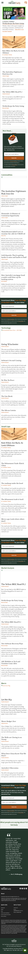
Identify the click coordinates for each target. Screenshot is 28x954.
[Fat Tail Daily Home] (15, 2)
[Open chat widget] (25, 950)
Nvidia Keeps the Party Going (13, 23)
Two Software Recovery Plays (12, 644)
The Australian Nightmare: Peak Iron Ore (12, 73)
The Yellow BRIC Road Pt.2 (12, 92)
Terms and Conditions (5, 913)
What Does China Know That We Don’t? (13, 755)
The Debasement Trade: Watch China (12, 464)
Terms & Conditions (13, 161)
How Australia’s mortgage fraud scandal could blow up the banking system (13, 277)
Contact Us (16, 907)
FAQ (2, 911)
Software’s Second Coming (11, 360)
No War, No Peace (7, 380)
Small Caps (5, 426)
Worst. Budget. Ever (8, 721)
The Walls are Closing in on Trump (11, 738)
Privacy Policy (14, 164)
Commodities (6, 175)
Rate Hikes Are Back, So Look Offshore (13, 52)
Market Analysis (7, 568)
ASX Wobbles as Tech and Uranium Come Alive (10, 662)
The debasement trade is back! (12, 499)
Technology (6, 328)
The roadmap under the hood (12, 483)
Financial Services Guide (5, 914)
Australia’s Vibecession (9, 768)
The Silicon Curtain (8, 410)
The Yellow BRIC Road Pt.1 (11, 622)
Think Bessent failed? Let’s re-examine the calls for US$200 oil (13, 233)
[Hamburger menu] (2, 3)
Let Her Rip (6, 699)
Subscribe (3, 907)
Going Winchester (9, 344)
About (2, 909)
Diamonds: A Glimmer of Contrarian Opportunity (10, 214)
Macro (3, 683)
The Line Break (6, 396)
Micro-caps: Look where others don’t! (12, 520)
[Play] (14, 13)
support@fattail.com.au (18, 910)
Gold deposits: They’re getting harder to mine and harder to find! (14, 256)
